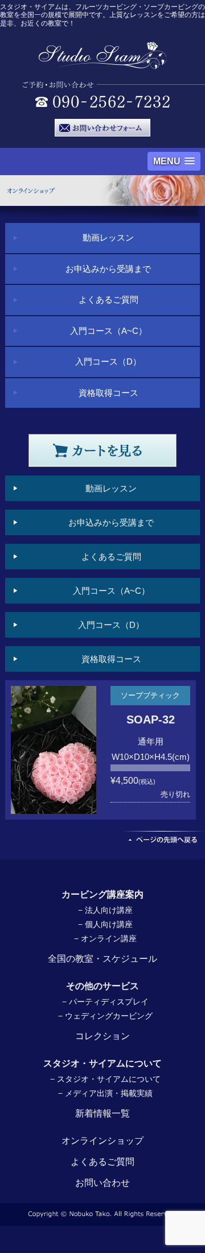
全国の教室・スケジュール (102, 958)
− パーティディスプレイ (105, 1001)
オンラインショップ (103, 1141)
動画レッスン (108, 237)
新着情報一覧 (102, 1113)
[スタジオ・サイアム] (103, 63)
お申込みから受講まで (108, 269)
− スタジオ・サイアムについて (105, 1079)
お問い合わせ (102, 1183)
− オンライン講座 (105, 938)
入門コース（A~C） (108, 331)
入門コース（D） (108, 361)
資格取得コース (108, 393)
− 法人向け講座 (105, 910)
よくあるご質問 (108, 299)
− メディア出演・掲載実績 (105, 1093)
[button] (173, 161)
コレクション (102, 1036)
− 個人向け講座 (105, 924)
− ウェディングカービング (105, 1015)
